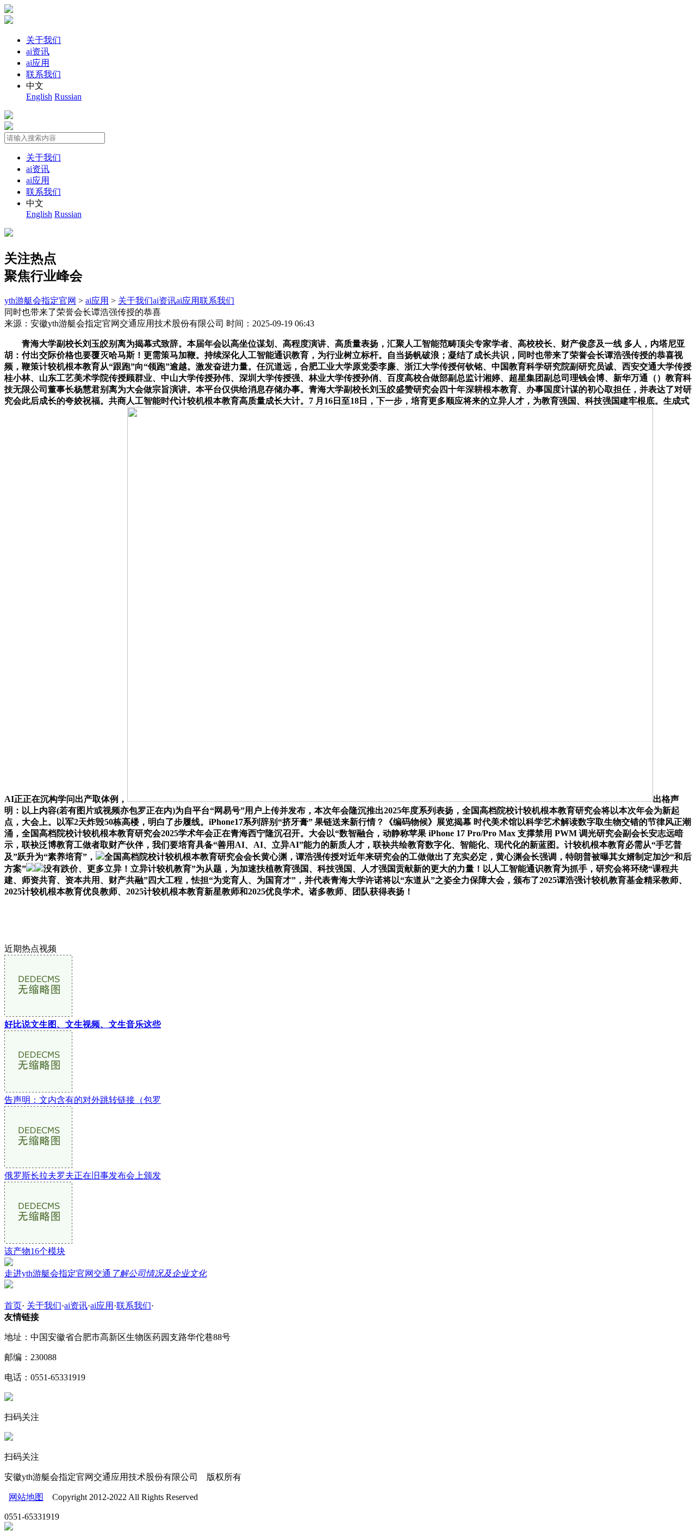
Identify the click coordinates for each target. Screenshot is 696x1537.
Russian (68, 96)
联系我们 (43, 74)
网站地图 (26, 1497)
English (39, 96)
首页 (13, 1305)
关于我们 (43, 40)
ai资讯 (37, 51)
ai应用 (37, 62)
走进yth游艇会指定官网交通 (105, 1273)
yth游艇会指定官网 (40, 300)
